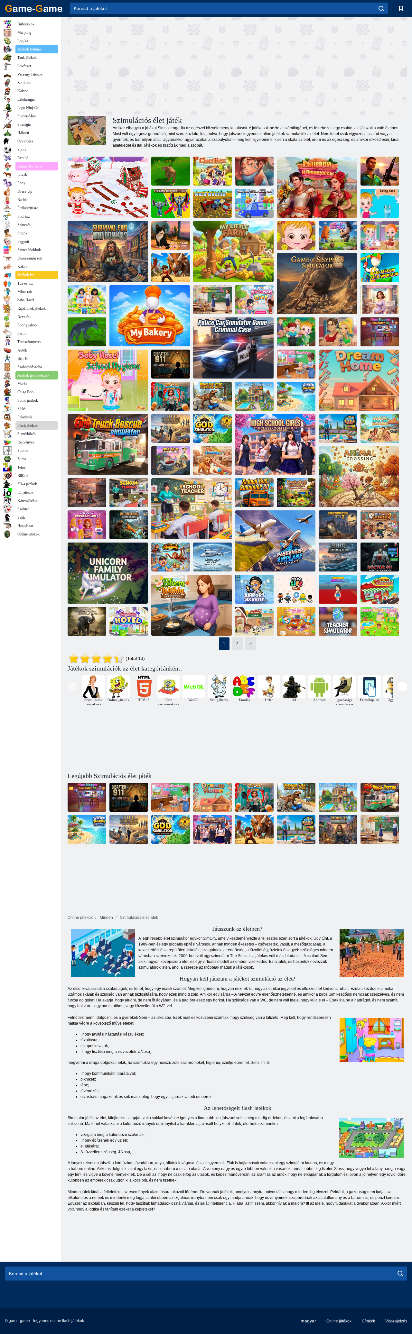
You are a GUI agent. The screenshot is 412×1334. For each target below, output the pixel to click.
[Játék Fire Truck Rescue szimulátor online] (108, 444)
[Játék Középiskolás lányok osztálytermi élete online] (275, 444)
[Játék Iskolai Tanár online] (128, 492)
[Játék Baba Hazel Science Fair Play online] (379, 203)
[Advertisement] (152, 65)
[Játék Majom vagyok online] (170, 557)
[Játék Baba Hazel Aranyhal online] (379, 235)
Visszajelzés (396, 1321)
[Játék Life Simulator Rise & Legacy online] (170, 428)
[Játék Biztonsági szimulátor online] (338, 589)
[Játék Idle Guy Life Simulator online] (170, 460)
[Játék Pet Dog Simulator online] (212, 460)
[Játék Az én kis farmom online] (233, 251)
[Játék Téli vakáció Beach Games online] (296, 396)
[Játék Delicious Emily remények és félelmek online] (254, 171)
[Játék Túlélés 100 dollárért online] (108, 251)
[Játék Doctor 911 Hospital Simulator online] (379, 557)
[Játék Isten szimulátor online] (212, 428)
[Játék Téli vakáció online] (87, 492)
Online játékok (338, 1321)
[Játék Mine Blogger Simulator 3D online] (379, 331)
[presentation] (72, 686)
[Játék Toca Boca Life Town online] (296, 589)
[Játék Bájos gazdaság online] (212, 171)
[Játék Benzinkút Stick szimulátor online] (379, 267)
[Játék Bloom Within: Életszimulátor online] (191, 605)
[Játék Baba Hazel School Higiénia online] (108, 380)
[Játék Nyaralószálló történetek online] (128, 621)
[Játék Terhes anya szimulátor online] (379, 299)
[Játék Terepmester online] (212, 203)
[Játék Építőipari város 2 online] (338, 524)
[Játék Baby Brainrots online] (338, 235)
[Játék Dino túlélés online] (170, 267)
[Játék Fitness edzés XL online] (338, 331)
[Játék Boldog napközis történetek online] (379, 621)
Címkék (368, 1321)
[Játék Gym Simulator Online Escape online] (170, 203)
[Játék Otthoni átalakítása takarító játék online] (254, 396)
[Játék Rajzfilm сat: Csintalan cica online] (170, 235)
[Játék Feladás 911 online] (170, 364)
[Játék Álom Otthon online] (359, 380)
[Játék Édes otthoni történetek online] (296, 621)
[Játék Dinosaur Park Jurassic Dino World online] (212, 396)
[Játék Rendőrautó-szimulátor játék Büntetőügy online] (233, 348)
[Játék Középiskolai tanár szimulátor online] (212, 299)
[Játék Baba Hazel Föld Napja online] (296, 331)
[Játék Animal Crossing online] (359, 476)
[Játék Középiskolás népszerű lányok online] (87, 524)
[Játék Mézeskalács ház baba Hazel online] (108, 187)
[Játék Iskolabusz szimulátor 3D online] (254, 492)
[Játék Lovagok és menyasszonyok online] (317, 187)
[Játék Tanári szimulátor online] (338, 621)
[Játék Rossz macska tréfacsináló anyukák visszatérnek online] (170, 396)
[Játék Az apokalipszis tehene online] (254, 203)
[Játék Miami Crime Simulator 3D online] (379, 171)
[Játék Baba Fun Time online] (296, 235)
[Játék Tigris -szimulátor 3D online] (170, 171)
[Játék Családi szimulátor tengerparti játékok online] (379, 428)
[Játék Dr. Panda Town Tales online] (254, 621)
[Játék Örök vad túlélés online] (296, 492)
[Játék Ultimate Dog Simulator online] (128, 524)
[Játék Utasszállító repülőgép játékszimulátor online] (275, 540)
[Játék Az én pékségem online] (149, 315)
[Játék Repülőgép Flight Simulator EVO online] (212, 557)
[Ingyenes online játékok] (34, 8)
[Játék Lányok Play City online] (254, 299)
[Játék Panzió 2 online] (379, 524)
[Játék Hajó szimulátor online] (338, 557)
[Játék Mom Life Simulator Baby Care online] (296, 364)
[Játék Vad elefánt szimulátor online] (87, 621)
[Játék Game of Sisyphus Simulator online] (317, 283)
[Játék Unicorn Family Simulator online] (108, 573)
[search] (381, 8)
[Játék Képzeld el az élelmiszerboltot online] (379, 589)
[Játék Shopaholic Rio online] (87, 299)
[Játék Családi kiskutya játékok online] (338, 428)
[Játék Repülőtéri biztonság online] (254, 589)
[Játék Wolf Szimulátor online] (87, 331)
